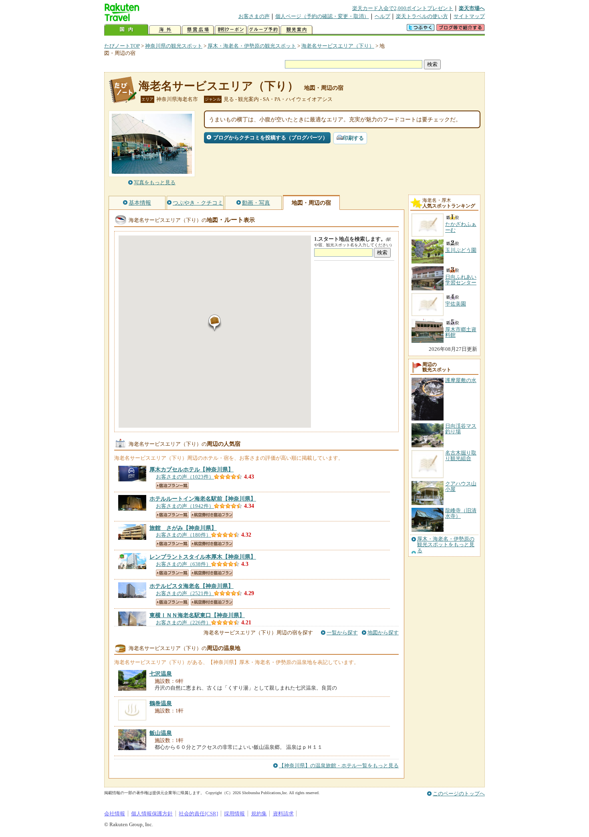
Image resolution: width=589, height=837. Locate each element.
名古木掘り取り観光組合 (460, 455)
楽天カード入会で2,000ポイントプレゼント (402, 8)
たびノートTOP (122, 46)
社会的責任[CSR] (198, 814)
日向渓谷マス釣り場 (460, 429)
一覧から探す (342, 633)
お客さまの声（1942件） (185, 506)
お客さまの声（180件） (183, 535)
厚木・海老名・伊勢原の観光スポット (252, 46)
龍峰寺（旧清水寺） (460, 513)
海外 (165, 30)
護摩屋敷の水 (460, 380)
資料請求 (283, 814)
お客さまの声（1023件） (185, 477)
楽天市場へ (472, 8)
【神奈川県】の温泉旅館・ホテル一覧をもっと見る (339, 766)
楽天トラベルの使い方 (422, 16)
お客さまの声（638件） (183, 564)
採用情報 (234, 814)
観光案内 (296, 30)
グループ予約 (264, 30)
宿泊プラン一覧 (172, 485)
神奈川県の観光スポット (173, 46)
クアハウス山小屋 (460, 486)
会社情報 (114, 814)
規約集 (259, 814)
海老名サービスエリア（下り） (337, 46)
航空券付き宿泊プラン (212, 514)
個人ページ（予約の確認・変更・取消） (322, 16)
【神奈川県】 (191, 469)
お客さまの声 (254, 16)
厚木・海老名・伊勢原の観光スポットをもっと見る (445, 544)
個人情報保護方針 (152, 814)
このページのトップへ (459, 794)
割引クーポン (231, 30)
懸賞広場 (198, 30)
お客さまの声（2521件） (185, 593)
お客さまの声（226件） (183, 623)
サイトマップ (469, 16)
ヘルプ (382, 16)
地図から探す (383, 633)
